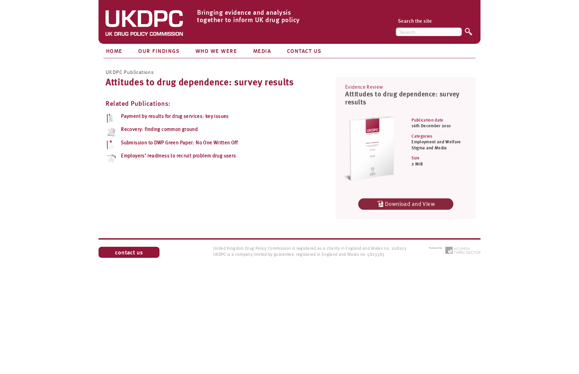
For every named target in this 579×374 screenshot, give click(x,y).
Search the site (415, 21)
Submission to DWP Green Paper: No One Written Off (179, 143)
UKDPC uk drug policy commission (144, 25)
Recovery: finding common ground (159, 129)
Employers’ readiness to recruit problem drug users (178, 156)
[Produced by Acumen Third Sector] (454, 250)
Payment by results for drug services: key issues (175, 116)
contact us (129, 252)
